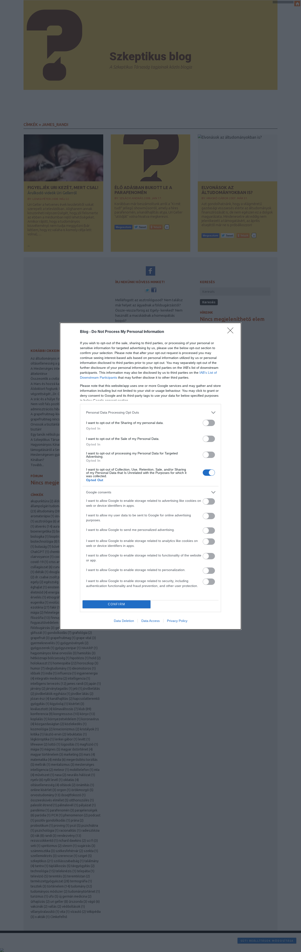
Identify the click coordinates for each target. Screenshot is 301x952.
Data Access (150, 621)
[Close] (231, 331)
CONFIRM (116, 604)
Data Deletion (124, 621)
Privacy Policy (177, 621)
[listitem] (150, 412)
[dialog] (150, 476)
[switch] (209, 423)
